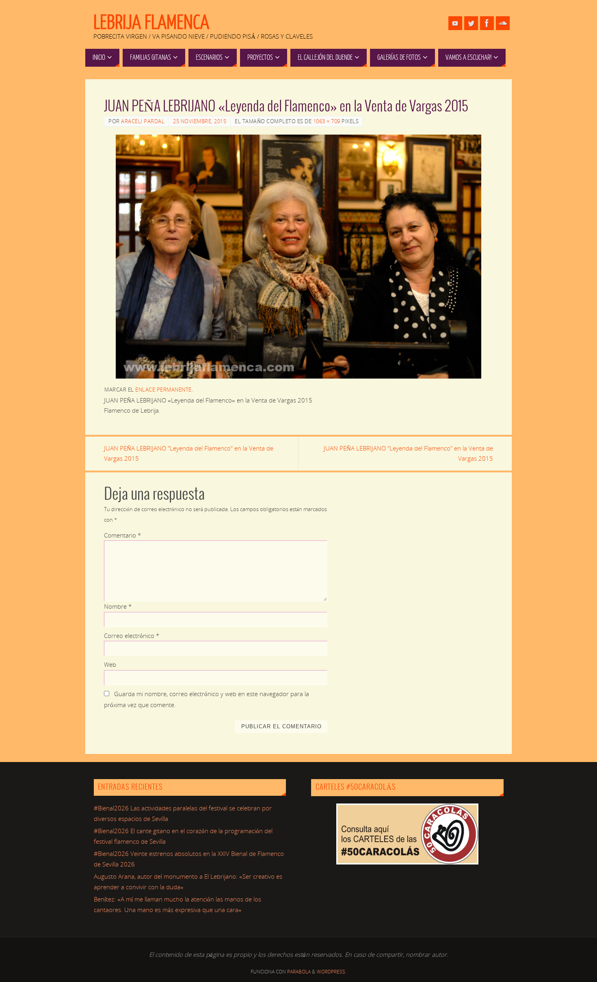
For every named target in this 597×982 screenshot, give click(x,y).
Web (110, 664)
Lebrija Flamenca (151, 22)
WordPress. (331, 971)
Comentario (122, 535)
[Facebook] (487, 23)
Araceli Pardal (142, 121)
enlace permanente (163, 389)
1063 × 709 (326, 121)
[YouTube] (455, 23)
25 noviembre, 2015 (199, 121)
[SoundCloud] (503, 23)
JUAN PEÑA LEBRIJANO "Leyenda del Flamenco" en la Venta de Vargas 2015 (188, 453)
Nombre (118, 606)
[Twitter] (471, 23)
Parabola (299, 971)
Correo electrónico (131, 635)
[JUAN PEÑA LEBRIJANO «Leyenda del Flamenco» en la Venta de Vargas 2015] (298, 257)
